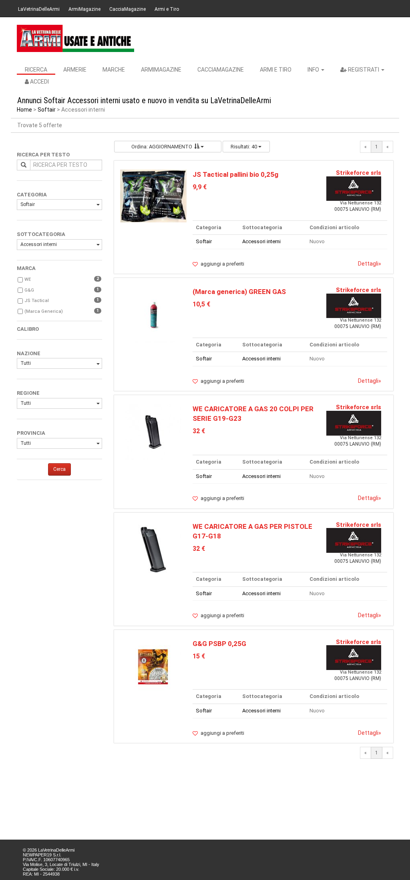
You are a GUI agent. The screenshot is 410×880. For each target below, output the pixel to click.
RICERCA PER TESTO (43, 155)
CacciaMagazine (127, 9)
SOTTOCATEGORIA (41, 234)
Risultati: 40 (244, 147)
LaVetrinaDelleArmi (39, 9)
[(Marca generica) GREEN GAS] (153, 315)
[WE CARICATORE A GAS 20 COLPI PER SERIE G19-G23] (153, 432)
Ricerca (36, 69)
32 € (199, 431)
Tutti (25, 363)
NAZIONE (28, 353)
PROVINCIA (31, 433)
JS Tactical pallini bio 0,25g (235, 174)
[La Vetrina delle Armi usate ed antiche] (75, 38)
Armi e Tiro (167, 9)
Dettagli (369, 263)
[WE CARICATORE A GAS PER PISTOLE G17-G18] (153, 549)
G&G (29, 290)
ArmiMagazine (84, 9)
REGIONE (28, 393)
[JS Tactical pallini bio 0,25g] (153, 195)
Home (24, 109)
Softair (47, 109)
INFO (314, 69)
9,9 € (200, 187)
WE (27, 279)
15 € (199, 656)
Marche (113, 69)
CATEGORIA (32, 195)
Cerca (59, 469)
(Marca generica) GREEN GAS (239, 292)
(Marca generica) (43, 311)
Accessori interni (38, 244)
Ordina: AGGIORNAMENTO (161, 147)
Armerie (74, 69)
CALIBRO (28, 329)
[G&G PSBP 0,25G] (153, 666)
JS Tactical (36, 300)
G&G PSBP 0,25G (219, 644)
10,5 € (201, 304)
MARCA (26, 268)
